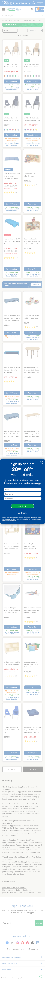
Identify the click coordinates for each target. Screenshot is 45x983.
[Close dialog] (42, 461)
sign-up (22, 506)
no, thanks (22, 513)
